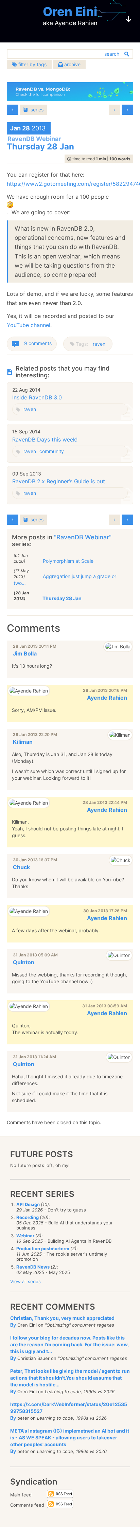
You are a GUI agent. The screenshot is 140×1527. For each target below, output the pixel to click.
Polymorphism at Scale (68, 561)
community (51, 451)
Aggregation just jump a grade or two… (65, 579)
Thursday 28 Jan (62, 598)
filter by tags (32, 64)
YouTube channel (28, 325)
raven (99, 344)
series (37, 109)
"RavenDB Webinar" (82, 537)
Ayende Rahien (107, 697)
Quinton (23, 962)
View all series (25, 1281)
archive (72, 64)
